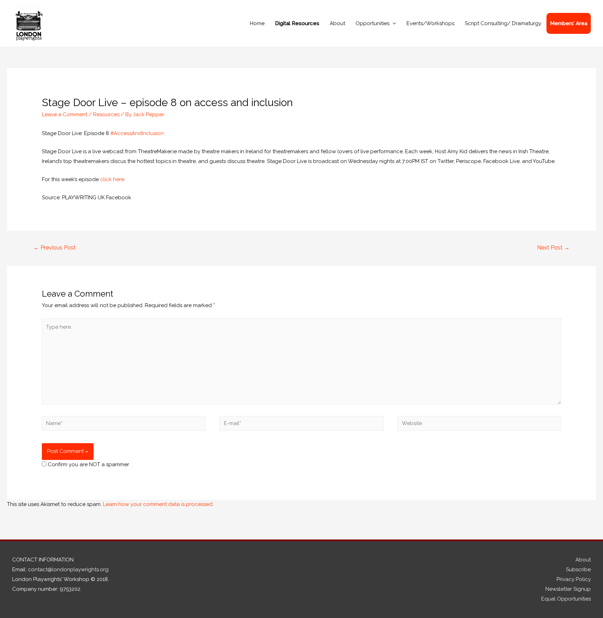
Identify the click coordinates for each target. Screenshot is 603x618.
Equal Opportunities (566, 599)
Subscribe (578, 569)
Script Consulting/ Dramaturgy (503, 23)
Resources (106, 114)
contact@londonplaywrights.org (68, 569)
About (337, 23)
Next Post (553, 247)
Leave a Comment (64, 114)
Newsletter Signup (568, 589)
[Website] (479, 425)
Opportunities (372, 23)
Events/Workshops (430, 23)
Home (257, 23)
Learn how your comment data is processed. (158, 504)
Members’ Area (568, 23)
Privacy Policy (574, 579)
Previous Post (55, 247)
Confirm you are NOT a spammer (87, 464)
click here (112, 179)
